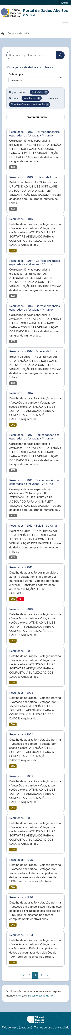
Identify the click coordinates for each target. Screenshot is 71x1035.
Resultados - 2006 (21, 692)
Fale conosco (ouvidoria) (17, 1027)
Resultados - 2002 (21, 776)
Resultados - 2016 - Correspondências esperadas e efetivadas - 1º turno (34, 133)
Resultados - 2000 (21, 818)
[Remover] (46, 92)
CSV (13, 250)
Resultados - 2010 (21, 609)
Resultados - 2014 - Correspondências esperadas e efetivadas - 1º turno (34, 307)
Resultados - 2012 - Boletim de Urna (33, 525)
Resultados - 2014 (21, 393)
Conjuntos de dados (18, 33)
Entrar (64, 2)
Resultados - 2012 (21, 567)
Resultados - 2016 (21, 219)
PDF (21, 599)
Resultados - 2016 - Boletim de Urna (33, 177)
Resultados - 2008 (21, 651)
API (19, 995)
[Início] (2, 33)
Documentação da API (40, 995)
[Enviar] (60, 55)
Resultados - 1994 (21, 935)
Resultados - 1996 (21, 897)
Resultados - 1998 (21, 859)
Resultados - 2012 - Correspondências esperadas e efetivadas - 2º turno (34, 482)
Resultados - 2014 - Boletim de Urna (33, 351)
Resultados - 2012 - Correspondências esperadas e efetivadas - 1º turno (34, 436)
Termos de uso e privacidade (51, 1027)
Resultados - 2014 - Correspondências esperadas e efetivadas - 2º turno (34, 262)
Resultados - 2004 (21, 734)
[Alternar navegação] (65, 25)
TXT (13, 167)
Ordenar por (15, 74)
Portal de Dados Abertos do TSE (45, 12)
